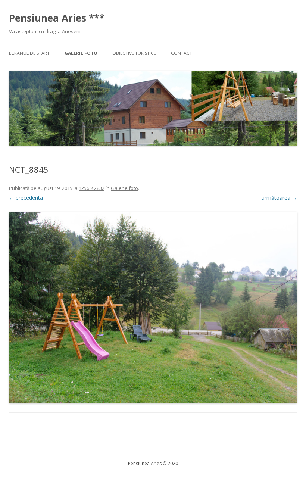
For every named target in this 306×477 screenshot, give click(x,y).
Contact (181, 53)
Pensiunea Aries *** (56, 18)
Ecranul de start (29, 53)
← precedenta (26, 197)
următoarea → (279, 197)
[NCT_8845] (153, 307)
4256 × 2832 (91, 188)
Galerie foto (81, 53)
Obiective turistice (134, 53)
